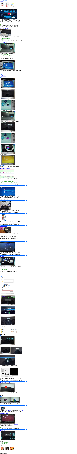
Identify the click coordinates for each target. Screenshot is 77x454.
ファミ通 (22, 410)
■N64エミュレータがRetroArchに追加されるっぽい (4, 413)
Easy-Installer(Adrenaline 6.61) (3, 76)
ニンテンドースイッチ (9, 410)
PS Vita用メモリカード (3, 75)
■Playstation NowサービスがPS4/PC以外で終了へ (4, 28)
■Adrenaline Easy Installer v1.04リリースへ (4, 42)
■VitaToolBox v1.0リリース (2, 256)
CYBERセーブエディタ (16, 221)
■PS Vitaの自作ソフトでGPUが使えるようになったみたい (5, 382)
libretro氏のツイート (16, 424)
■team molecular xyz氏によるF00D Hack (3, 226)
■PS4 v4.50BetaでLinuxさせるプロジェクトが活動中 (5, 168)
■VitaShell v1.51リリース (2, 430)
